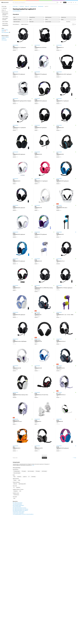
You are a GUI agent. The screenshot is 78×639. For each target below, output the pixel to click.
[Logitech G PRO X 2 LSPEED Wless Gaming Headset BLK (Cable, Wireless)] (44, 280)
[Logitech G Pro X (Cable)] (66, 39)
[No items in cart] (75, 2)
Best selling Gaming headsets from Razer (19, 507)
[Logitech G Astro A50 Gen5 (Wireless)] (44, 39)
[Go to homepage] (5, 2)
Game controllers (5, 21)
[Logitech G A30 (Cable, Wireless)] (44, 306)
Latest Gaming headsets (17, 506)
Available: (22, 24)
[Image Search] (57, 2)
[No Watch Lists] (73, 2)
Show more (44, 457)
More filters (68, 21)
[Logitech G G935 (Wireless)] (66, 146)
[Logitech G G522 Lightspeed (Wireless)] (44, 93)
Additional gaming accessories (5, 14)
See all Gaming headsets (17, 10)
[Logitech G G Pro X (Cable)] (66, 253)
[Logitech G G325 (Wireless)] (44, 333)
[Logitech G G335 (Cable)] (66, 119)
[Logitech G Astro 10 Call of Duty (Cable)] (44, 387)
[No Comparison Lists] (71, 2)
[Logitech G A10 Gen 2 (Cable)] (66, 333)
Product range (4, 6)
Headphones (4, 38)
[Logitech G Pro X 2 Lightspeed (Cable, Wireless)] (22, 39)
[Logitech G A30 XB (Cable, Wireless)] (22, 360)
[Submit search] (14, 2)
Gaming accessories (33, 6)
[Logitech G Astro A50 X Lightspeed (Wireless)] (66, 66)
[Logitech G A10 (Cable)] (66, 413)
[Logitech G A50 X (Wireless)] (22, 440)
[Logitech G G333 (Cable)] (66, 226)
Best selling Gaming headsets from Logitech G (20, 510)
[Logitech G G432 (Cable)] (44, 146)
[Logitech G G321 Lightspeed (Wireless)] (44, 119)
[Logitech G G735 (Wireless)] (44, 199)
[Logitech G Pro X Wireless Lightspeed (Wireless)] (66, 280)
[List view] (75, 24)
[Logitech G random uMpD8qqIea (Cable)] (22, 333)
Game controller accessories (5, 19)
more (33, 465)
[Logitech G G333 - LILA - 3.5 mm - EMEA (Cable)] (66, 306)
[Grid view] (73, 24)
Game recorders (5, 23)
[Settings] (60, 2)
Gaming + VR (4, 10)
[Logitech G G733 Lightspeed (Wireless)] (22, 66)
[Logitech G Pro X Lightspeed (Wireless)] (66, 93)
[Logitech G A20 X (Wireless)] (22, 173)
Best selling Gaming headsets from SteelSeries (20, 509)
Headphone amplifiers (5, 37)
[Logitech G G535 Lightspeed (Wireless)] (66, 173)
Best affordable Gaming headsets (18, 505)
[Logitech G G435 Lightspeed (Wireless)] (22, 146)
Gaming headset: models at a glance (18, 511)
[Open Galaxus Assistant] (69, 2)
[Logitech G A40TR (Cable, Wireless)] (44, 440)
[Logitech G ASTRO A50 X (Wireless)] (66, 199)
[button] (53, 45)
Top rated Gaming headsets (17, 504)
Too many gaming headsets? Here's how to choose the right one (23, 514)
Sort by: (14, 24)
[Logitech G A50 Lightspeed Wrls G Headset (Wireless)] (22, 93)
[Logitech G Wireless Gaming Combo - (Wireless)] (22, 387)
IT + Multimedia (4, 8)
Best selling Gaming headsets (17, 502)
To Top (75, 457)
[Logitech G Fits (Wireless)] (44, 413)
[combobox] (17, 24)
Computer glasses (5, 16)
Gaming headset (5, 25)
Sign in (65, 2)
